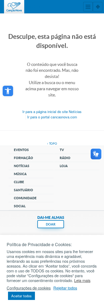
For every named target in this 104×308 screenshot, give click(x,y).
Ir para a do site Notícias (52, 111)
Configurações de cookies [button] (29, 288)
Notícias (21, 166)
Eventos (21, 150)
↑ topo (52, 143)
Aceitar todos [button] (21, 295)
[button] (8, 91)
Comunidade (25, 198)
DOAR (50, 224)
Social (20, 206)
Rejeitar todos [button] (65, 288)
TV (62, 150)
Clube (19, 182)
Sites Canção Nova (97, 7)
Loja (64, 166)
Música (20, 174)
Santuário (23, 190)
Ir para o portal (52, 116)
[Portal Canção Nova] (14, 6)
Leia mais (82, 280)
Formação (23, 158)
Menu (88, 7)
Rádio (65, 158)
